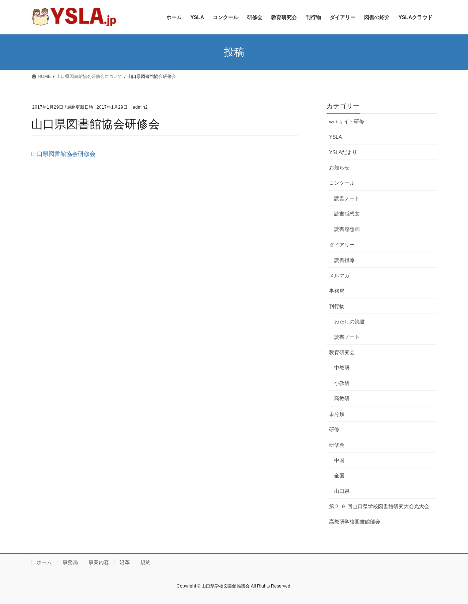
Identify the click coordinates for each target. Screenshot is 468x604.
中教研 (342, 368)
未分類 (336, 414)
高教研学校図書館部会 (354, 522)
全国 (339, 476)
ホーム (44, 562)
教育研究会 (342, 352)
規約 (145, 562)
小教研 (342, 383)
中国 (339, 460)
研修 (334, 429)
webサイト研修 (346, 121)
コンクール (342, 183)
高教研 (342, 398)
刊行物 (336, 306)
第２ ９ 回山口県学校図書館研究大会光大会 (379, 506)
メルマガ (339, 275)
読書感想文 (347, 214)
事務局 (336, 291)
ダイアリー (342, 245)
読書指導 (344, 260)
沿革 (125, 562)
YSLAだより (343, 152)
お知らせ (339, 167)
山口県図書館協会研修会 (63, 154)
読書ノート (347, 198)
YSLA (335, 137)
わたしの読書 (349, 321)
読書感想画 (347, 229)
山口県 (342, 491)
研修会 (336, 445)
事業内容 (98, 562)
